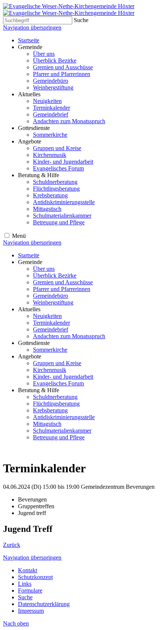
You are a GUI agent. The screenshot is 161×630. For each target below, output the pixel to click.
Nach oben (16, 623)
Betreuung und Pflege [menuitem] (59, 222)
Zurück (11, 545)
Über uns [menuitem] (44, 54)
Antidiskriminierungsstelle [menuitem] (64, 202)
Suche (81, 20)
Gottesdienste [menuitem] (34, 128)
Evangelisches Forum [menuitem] (58, 168)
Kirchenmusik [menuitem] (49, 155)
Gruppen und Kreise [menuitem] (57, 148)
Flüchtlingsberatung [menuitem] (56, 188)
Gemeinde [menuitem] (30, 47)
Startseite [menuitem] (28, 40)
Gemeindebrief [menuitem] (50, 114)
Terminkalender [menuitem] (51, 108)
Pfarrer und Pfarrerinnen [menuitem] (61, 74)
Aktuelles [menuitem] (29, 94)
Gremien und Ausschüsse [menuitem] (63, 67)
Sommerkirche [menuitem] (50, 134)
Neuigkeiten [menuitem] (47, 101)
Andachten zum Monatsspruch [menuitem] (69, 121)
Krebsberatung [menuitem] (50, 195)
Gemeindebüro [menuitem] (50, 81)
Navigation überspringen (32, 27)
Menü (19, 236)
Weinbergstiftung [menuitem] (53, 87)
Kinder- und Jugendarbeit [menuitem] (63, 161)
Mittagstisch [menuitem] (47, 209)
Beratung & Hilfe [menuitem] (38, 175)
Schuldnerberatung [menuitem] (55, 182)
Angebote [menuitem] (29, 141)
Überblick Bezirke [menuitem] (54, 60)
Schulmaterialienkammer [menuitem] (62, 215)
